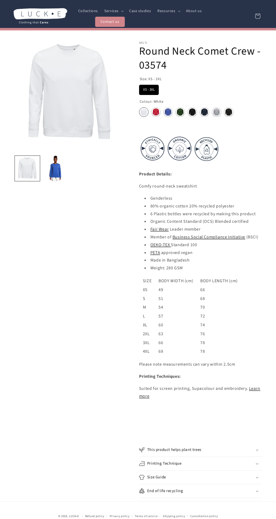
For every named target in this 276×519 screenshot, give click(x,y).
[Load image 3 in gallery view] (55, 168)
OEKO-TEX (160, 245)
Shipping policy (174, 516)
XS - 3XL (149, 88)
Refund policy (94, 516)
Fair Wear (159, 229)
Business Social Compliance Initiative (208, 237)
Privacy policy (120, 516)
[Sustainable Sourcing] (179, 162)
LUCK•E (74, 516)
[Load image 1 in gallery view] (27, 168)
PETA (155, 253)
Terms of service (146, 516)
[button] (113, 11)
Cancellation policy (204, 516)
